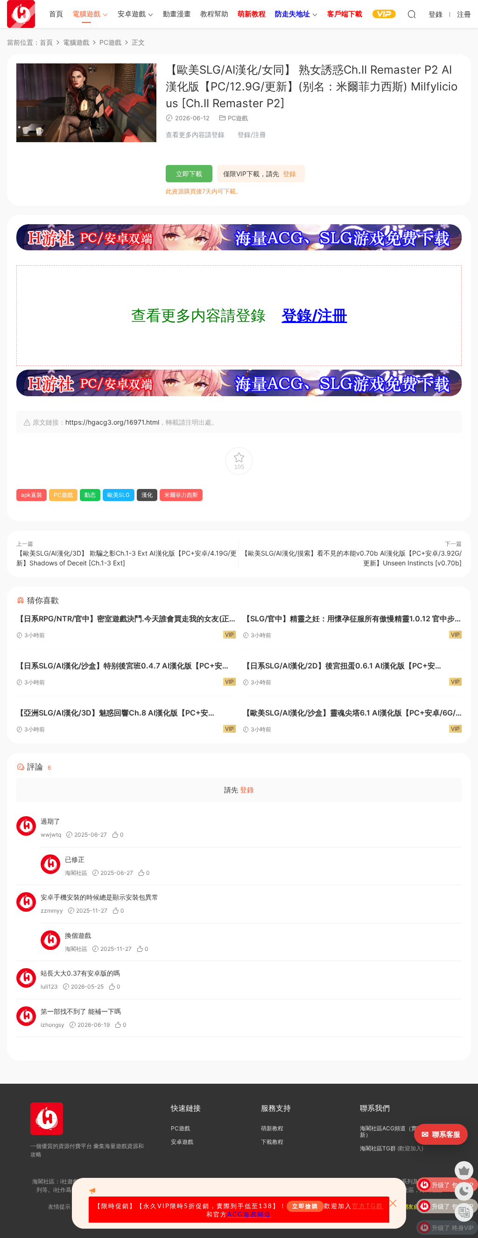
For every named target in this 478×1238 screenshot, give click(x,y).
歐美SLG (118, 494)
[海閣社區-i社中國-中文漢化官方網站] (21, 14)
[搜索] (411, 14)
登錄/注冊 (314, 315)
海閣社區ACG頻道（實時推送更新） (399, 1131)
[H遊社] (239, 237)
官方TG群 (367, 1206)
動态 (90, 494)
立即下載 (189, 174)
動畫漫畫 (177, 13)
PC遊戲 (238, 118)
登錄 (289, 174)
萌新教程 (272, 1128)
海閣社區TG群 (378, 1148)
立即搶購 (305, 1206)
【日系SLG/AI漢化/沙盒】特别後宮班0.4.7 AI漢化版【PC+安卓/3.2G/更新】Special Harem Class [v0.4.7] (119, 667)
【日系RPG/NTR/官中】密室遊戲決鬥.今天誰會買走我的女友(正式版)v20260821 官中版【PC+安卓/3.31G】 (122, 620)
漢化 (147, 494)
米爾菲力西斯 (181, 494)
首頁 (56, 13)
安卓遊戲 (132, 13)
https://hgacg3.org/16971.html (112, 422)
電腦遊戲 (86, 13)
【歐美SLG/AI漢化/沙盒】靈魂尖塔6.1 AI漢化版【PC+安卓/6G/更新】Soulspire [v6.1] (349, 714)
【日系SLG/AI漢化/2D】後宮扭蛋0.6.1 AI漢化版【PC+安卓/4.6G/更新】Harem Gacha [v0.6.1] (339, 667)
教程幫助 (214, 13)
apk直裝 (31, 494)
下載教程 (272, 1141)
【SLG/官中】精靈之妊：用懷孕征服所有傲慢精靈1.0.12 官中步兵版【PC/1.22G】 (349, 620)
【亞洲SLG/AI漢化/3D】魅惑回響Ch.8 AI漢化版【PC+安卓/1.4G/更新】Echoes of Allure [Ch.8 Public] (112, 714)
